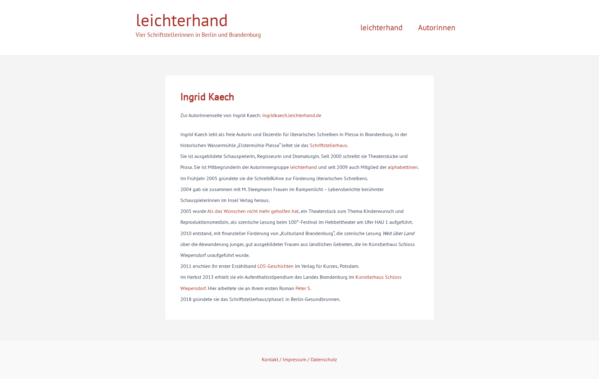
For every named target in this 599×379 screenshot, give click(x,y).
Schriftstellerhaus (328, 145)
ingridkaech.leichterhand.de (291, 115)
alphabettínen (403, 167)
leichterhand (182, 20)
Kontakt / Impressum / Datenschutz (299, 359)
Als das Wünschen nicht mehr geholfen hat (253, 211)
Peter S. (303, 288)
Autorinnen (436, 27)
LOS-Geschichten (275, 266)
